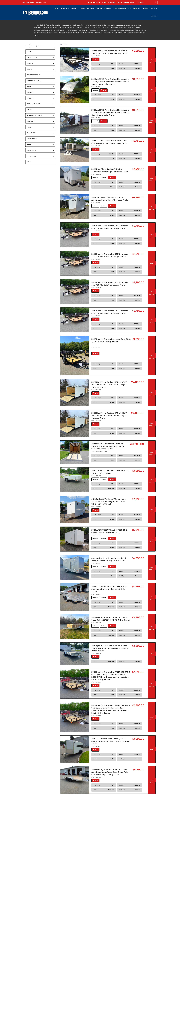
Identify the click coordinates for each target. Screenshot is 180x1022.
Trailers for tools (103, 9)
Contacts (154, 16)
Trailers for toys (86, 9)
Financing (136, 9)
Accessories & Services (121, 9)
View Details (151, 60)
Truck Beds (145, 9)
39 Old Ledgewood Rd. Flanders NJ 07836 (119, 2)
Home (56, 9)
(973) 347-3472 (95, 2)
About (153, 9)
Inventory (64, 9)
